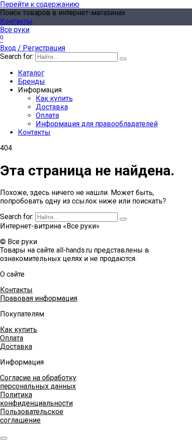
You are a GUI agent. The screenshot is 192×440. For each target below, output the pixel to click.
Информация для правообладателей (97, 124)
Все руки (14, 29)
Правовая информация (38, 298)
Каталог (31, 73)
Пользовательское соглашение (31, 415)
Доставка (52, 107)
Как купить (54, 98)
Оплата (47, 115)
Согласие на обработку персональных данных (38, 382)
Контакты (16, 21)
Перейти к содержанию (39, 4)
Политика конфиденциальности (36, 398)
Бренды (31, 81)
